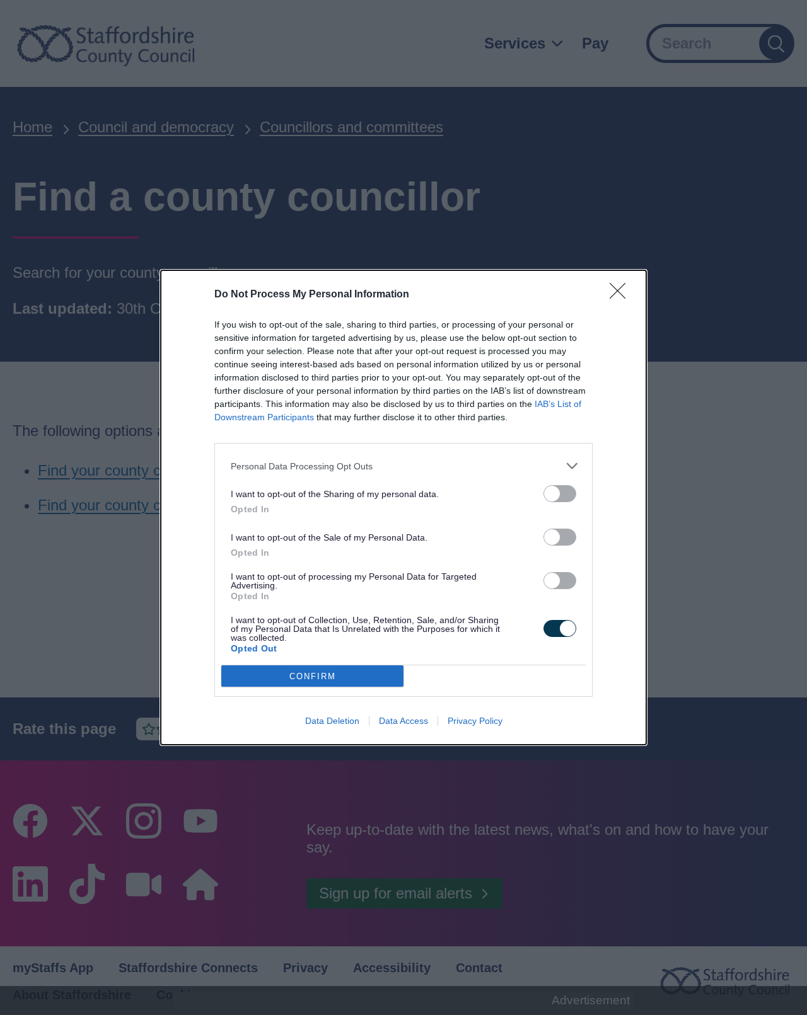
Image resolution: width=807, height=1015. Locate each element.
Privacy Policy (475, 721)
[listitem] (403, 466)
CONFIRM (312, 676)
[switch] (559, 493)
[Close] (622, 295)
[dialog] (403, 507)
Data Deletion (332, 721)
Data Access (403, 721)
